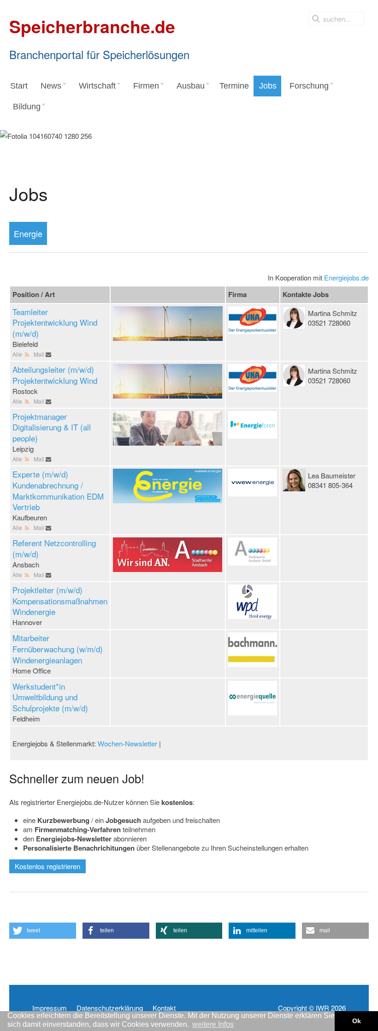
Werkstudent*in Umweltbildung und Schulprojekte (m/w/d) (50, 697)
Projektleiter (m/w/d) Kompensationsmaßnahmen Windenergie (59, 601)
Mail (40, 354)
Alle (18, 354)
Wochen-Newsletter (127, 743)
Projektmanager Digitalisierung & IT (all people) (51, 427)
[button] (42, 931)
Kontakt (164, 1008)
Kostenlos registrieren (47, 866)
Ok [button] (356, 1021)
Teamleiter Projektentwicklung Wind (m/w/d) (54, 323)
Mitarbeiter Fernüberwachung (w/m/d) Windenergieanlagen (57, 649)
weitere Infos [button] (213, 1024)
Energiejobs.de (346, 277)
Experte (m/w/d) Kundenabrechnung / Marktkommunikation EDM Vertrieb (58, 490)
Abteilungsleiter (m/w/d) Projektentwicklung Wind (54, 375)
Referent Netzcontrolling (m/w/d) (54, 548)
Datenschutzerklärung (110, 1008)
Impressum (49, 1008)
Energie (28, 233)
